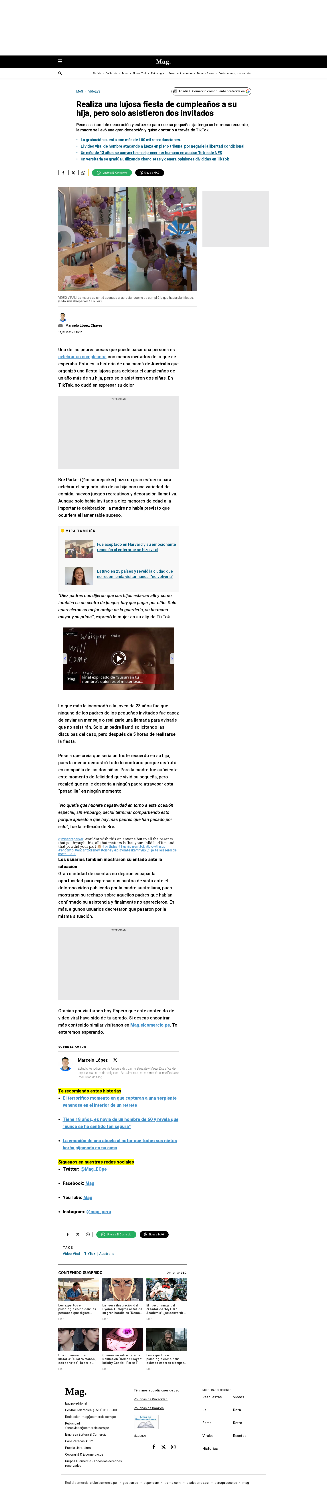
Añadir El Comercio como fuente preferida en (212, 91)
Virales (208, 1436)
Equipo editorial (76, 1403)
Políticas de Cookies (149, 1408)
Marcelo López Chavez (84, 325)
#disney (107, 850)
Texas (125, 73)
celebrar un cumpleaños (82, 356)
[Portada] (76, 1399)
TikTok (89, 1254)
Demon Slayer (205, 73)
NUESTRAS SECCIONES (216, 1390)
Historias (210, 1449)
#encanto (66, 850)
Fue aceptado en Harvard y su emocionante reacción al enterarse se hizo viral (136, 547)
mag (245, 1482)
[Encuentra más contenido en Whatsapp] (83, 172)
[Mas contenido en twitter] (163, 1447)
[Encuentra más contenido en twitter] (73, 172)
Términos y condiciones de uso (156, 1390)
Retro (237, 1423)
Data (237, 1410)
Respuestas (212, 1397)
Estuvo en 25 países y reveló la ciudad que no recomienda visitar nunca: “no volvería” (135, 574)
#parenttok (136, 846)
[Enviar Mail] (61, 325)
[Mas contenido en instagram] (173, 1447)
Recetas (239, 1436)
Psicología (157, 73)
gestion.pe (130, 1482)
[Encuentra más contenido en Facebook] (63, 172)
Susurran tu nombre (180, 73)
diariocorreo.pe (198, 1482)
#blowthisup (156, 846)
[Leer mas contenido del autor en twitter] (115, 1060)
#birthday (109, 846)
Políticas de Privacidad (151, 1399)
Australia (106, 1254)
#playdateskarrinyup (130, 850)
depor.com (151, 1482)
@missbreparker (70, 839)
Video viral (71, 1254)
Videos (238, 1397)
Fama (207, 1423)
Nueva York (140, 73)
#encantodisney (87, 850)
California (111, 73)
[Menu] (62, 61)
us (204, 1410)
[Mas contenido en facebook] (154, 1447)
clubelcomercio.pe (103, 1482)
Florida (97, 73)
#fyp (122, 846)
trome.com (173, 1482)
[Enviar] (60, 73)
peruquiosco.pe (226, 1482)
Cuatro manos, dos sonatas (235, 73)
